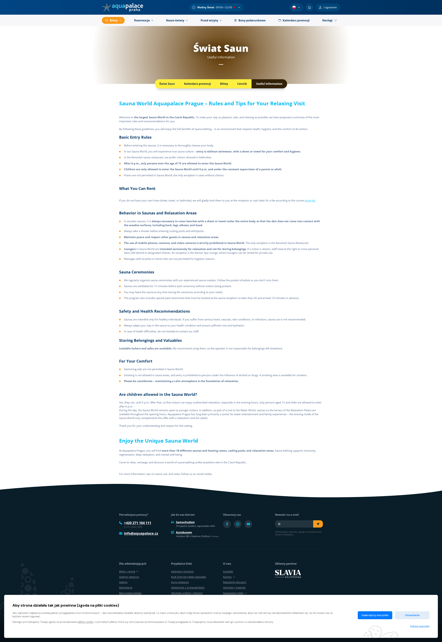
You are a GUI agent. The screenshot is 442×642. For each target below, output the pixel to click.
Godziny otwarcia (129, 576)
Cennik (242, 84)
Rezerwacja (125, 587)
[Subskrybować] (318, 524)
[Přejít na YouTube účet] (248, 524)
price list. (310, 200)
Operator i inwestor (234, 587)
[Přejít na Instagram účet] (238, 524)
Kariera (227, 576)
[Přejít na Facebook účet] (227, 524)
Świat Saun (167, 84)
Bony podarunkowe (130, 593)
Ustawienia (412, 615)
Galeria (123, 582)
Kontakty (228, 571)
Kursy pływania (180, 582)
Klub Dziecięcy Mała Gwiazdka (188, 576)
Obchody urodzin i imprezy (187, 593)
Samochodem (185, 522)
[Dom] (122, 7)
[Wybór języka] (296, 7)
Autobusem (184, 532)
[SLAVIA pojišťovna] (288, 573)
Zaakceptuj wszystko (375, 615)
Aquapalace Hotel (233, 593)
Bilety (224, 84)
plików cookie (85, 622)
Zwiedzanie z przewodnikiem (188, 587)
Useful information (269, 84)
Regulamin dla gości (234, 582)
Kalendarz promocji (197, 84)
